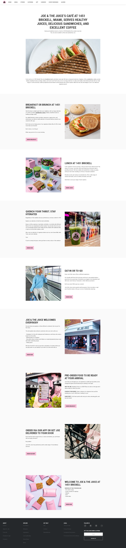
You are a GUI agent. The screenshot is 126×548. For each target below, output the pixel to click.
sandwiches (90, 79)
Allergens (25, 529)
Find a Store (26, 539)
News (24, 542)
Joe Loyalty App (27, 535)
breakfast (47, 79)
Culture (4, 525)
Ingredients (26, 532)
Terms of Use (67, 525)
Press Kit (5, 532)
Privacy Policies (67, 529)
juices (81, 79)
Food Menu (25, 525)
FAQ (44, 525)
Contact (45, 529)
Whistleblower (46, 532)
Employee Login (6, 535)
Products (5, 539)
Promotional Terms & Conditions (71, 535)
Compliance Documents (69, 532)
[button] (6, 523)
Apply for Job (6, 529)
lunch (51, 79)
